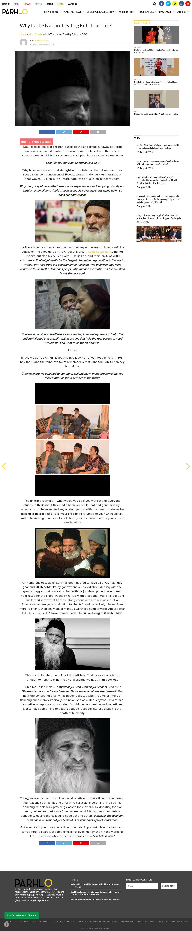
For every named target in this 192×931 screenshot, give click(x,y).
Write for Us (182, 921)
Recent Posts (142, 22)
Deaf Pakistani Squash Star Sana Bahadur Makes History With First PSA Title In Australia (95, 893)
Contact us (35, 921)
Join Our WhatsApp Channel (21, 915)
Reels (38, 4)
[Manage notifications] (6, 924)
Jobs (73, 921)
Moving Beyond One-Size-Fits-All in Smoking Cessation (95, 899)
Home (6, 4)
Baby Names (95, 921)
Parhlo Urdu (126, 11)
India (60, 4)
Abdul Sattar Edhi (99, 251)
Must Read (51, 11)
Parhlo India (49, 921)
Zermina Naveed (41, 40)
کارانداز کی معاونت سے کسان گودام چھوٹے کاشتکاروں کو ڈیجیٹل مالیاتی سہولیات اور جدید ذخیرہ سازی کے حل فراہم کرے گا (156, 180)
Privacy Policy (156, 921)
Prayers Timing (110, 921)
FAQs (26, 921)
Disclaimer (170, 921)
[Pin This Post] (81, 131)
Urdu (49, 4)
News (27, 4)
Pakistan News (72, 11)
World (72, 4)
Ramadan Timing (126, 921)
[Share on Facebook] (47, 131)
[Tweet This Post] (64, 131)
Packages (165, 11)
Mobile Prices (63, 921)
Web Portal (83, 921)
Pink (16, 4)
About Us (17, 921)
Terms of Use (142, 921)
